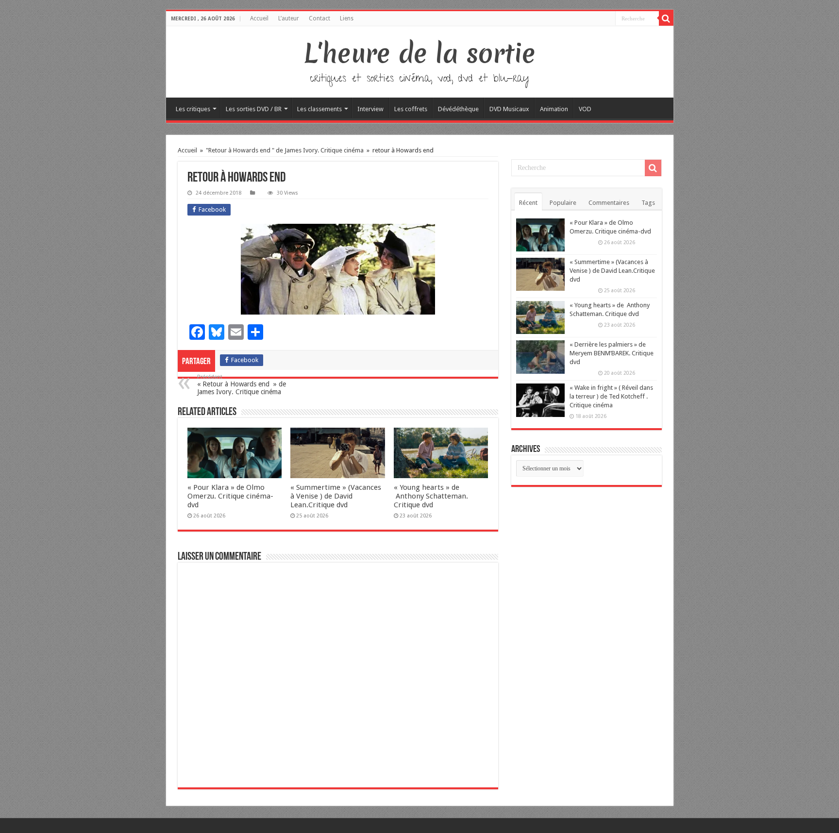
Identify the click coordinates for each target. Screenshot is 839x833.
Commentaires (608, 202)
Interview (370, 109)
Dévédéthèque (458, 109)
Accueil (259, 18)
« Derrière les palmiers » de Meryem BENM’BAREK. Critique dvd (612, 353)
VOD (585, 109)
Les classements (319, 109)
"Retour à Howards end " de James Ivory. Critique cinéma (285, 150)
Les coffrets (410, 109)
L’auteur (288, 18)
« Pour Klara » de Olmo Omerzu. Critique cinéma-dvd (230, 496)
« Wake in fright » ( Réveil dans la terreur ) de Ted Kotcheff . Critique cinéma (611, 396)
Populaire (563, 202)
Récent (528, 202)
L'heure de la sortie (420, 53)
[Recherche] (666, 18)
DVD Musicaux (509, 109)
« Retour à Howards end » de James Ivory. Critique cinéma (241, 385)
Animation (554, 109)
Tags (648, 202)
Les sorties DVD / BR (254, 109)
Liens (346, 18)
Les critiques (193, 109)
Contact (319, 18)
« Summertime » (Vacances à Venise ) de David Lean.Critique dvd (335, 496)
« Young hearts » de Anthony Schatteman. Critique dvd (431, 496)
